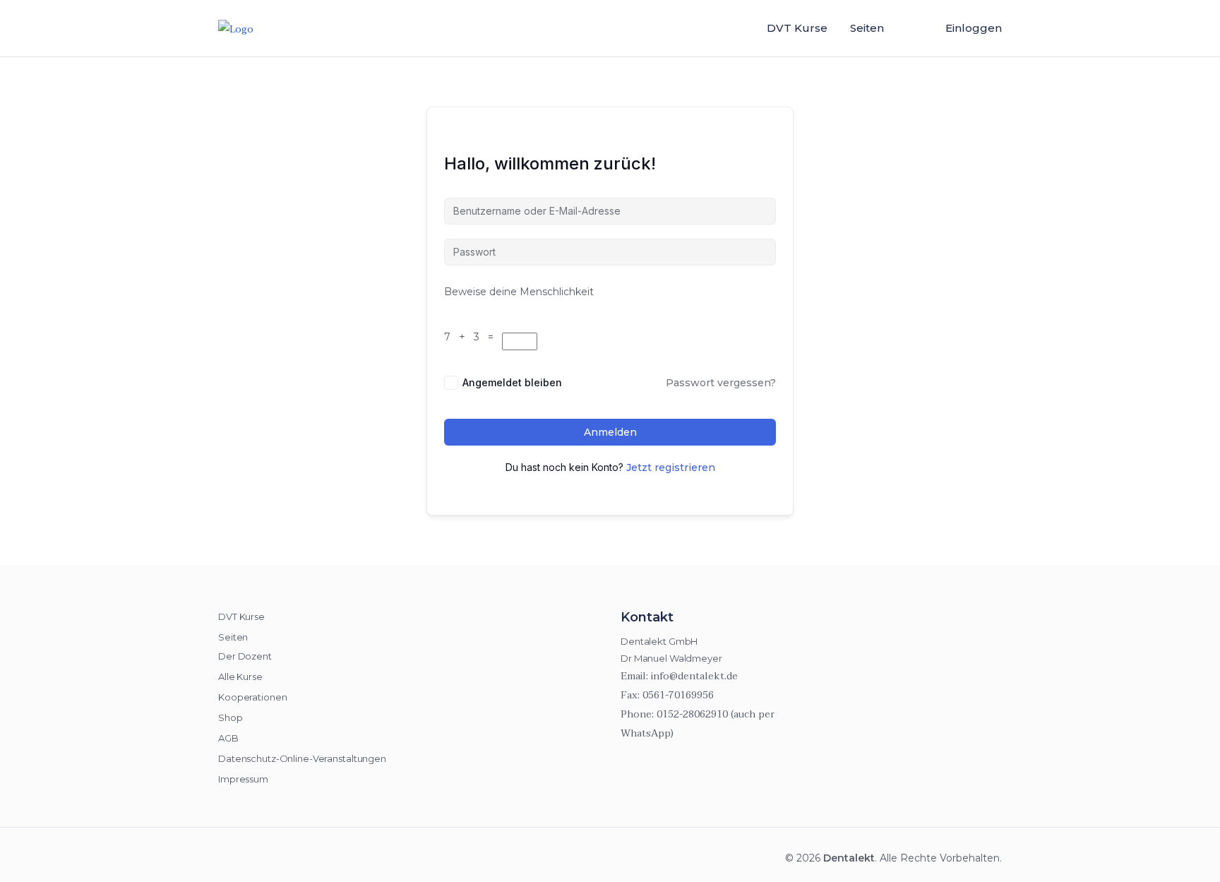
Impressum (243, 779)
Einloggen (973, 28)
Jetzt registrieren (670, 467)
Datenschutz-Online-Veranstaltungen (302, 758)
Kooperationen (252, 697)
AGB (228, 738)
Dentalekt (849, 858)
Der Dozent (245, 656)
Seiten (867, 28)
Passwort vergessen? (721, 382)
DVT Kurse (797, 28)
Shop (230, 717)
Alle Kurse (240, 676)
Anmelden (610, 432)
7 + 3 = (471, 336)
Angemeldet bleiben (512, 382)
